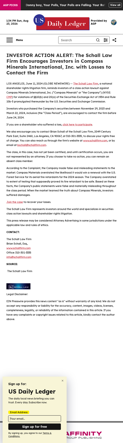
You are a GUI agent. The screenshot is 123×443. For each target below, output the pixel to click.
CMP (9, 97)
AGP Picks (10, 5)
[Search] (98, 40)
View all (115, 5)
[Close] (62, 380)
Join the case (14, 202)
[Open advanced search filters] (105, 40)
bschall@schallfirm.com (31, 145)
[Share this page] (114, 40)
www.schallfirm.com (18, 248)
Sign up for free (34, 427)
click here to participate (77, 124)
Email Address (19, 412)
